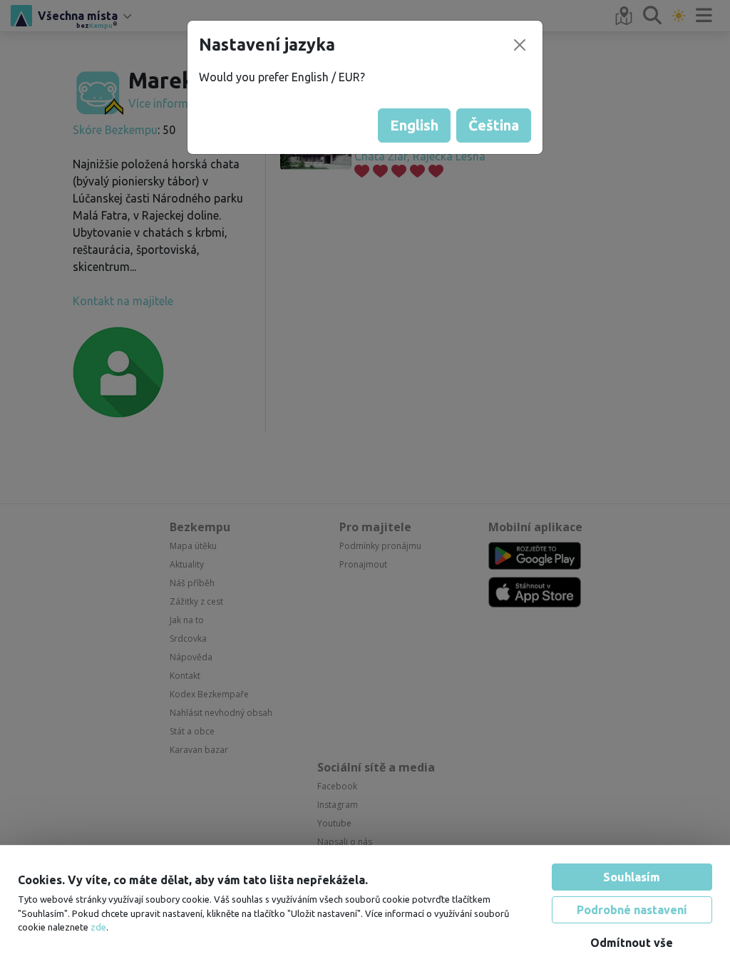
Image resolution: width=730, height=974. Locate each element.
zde (98, 927)
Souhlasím (631, 877)
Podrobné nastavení (632, 909)
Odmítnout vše (631, 942)
